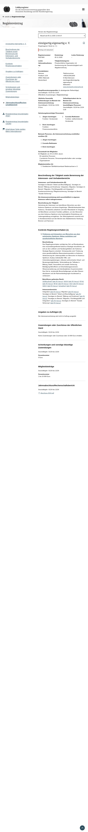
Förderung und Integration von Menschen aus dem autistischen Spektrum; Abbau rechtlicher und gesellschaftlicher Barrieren (61, 236)
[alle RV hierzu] (57, 281)
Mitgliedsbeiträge (12, 97)
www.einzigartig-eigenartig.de (73, 87)
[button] (83, 9)
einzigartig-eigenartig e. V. (16, 44)
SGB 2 (44, 286)
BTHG (82, 281)
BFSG (56, 284)
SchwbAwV (62, 286)
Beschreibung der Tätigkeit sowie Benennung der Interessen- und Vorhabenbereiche (13, 54)
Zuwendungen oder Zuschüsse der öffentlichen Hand (13, 79)
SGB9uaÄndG (47, 281)
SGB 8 (66, 281)
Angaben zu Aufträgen (14, 71)
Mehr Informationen (13, 131)
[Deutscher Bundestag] (8, 9)
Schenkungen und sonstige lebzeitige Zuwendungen (13, 89)
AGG (71, 284)
